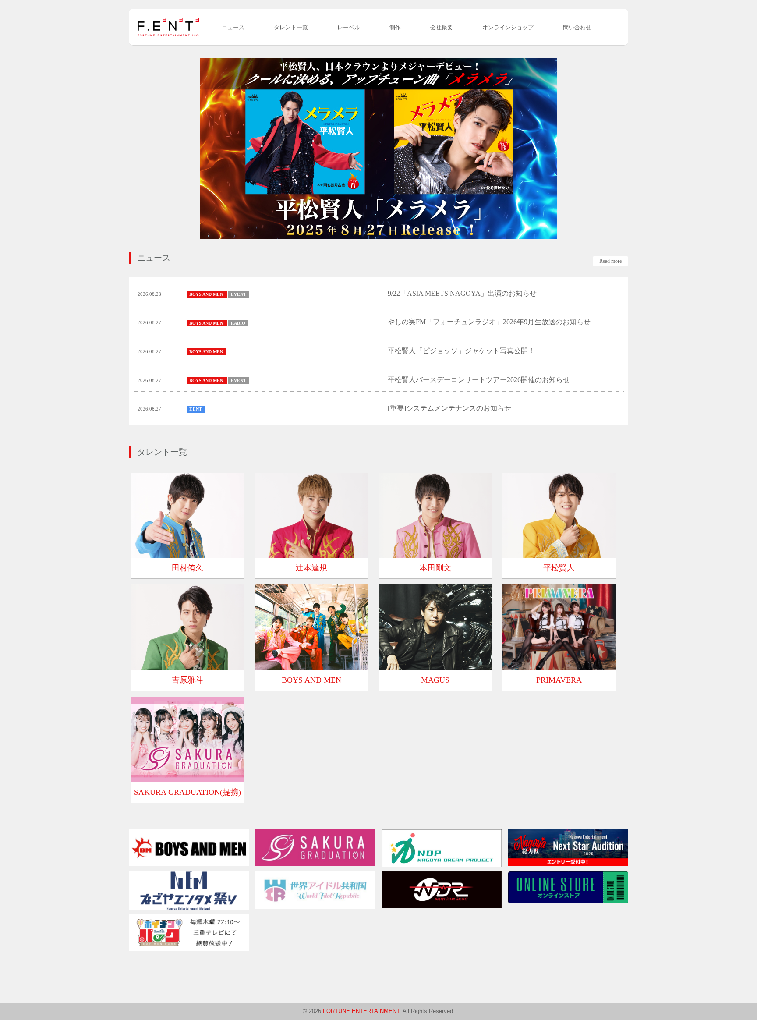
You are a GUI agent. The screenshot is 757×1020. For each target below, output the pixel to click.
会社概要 (441, 27)
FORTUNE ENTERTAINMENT (361, 1011)
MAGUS (435, 680)
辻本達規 (311, 567)
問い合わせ (577, 27)
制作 (395, 27)
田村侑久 (187, 567)
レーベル (348, 27)
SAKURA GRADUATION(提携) (187, 792)
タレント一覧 (291, 27)
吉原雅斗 (187, 680)
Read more (610, 261)
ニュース (233, 27)
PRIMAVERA (559, 680)
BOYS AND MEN (311, 680)
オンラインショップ (508, 27)
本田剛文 (435, 567)
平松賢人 (559, 567)
